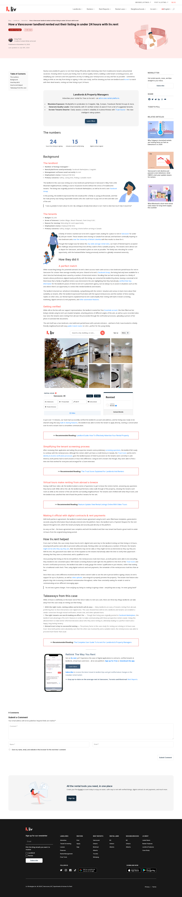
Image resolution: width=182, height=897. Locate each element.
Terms (154, 887)
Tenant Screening (65, 843)
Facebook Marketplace (127, 615)
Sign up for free (111, 661)
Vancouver (125, 234)
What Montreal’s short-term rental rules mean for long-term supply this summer (160, 206)
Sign (78, 847)
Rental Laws (120, 9)
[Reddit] (155, 99)
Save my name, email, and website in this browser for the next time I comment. (39, 750)
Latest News (146, 840)
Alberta (95, 850)
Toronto (95, 854)
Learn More (91, 121)
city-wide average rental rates (99, 244)
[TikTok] (75, 870)
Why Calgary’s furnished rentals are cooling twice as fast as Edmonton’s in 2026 (159, 142)
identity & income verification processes (57, 456)
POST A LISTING (160, 2)
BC (110, 840)
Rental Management (66, 854)
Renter (30, 856)
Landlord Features (148, 847)
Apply (78, 843)
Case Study (146, 850)
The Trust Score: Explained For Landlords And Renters (102, 471)
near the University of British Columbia (87, 239)
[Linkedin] (158, 99)
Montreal (96, 847)
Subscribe (69, 672)
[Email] (165, 99)
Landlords (77, 9)
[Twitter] (152, 99)
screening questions (113, 450)
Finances (63, 850)
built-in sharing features (69, 423)
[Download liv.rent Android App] (149, 870)
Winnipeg (96, 857)
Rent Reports (104, 9)
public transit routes (75, 326)
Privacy (147, 887)
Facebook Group (104, 272)
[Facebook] (149, 99)
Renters (90, 9)
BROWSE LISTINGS (142, 2)
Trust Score (120, 110)
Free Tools (63, 857)
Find (78, 840)
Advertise (63, 840)
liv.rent (153, 9)
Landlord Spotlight (15, 30)
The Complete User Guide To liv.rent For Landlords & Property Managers (103, 642)
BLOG (174, 2)
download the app (127, 661)
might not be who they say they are (56, 549)
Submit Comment (165, 757)
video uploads (77, 577)
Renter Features (147, 843)
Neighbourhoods (137, 9)
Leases (62, 847)
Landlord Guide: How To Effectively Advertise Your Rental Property (103, 435)
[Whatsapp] (162, 99)
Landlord (31, 853)
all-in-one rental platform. (109, 98)
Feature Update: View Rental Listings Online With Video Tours (102, 504)
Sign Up (71, 798)
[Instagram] (66, 870)
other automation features (89, 299)
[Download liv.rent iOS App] (134, 870)
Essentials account (111, 310)
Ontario (95, 843)
